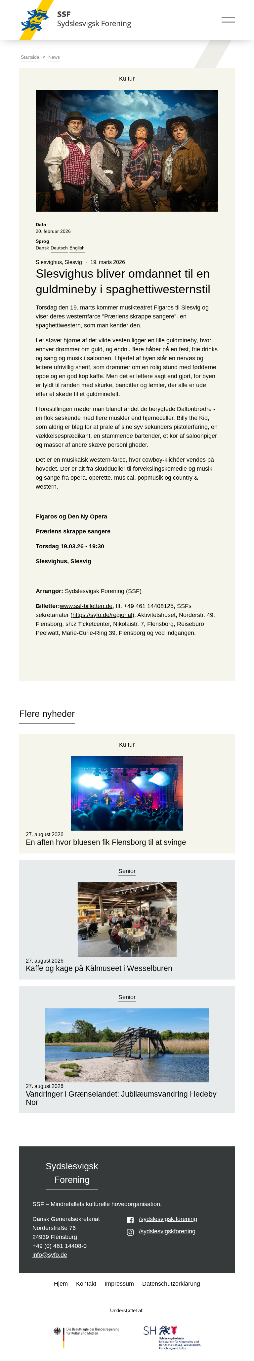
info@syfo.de (49, 1255)
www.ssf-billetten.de (86, 606)
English (77, 247)
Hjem (61, 1283)
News (54, 57)
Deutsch (59, 247)
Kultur (127, 744)
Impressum (119, 1283)
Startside (30, 57)
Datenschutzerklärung (171, 1283)
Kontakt (86, 1283)
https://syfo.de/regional (102, 615)
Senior (127, 871)
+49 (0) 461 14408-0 (59, 1246)
